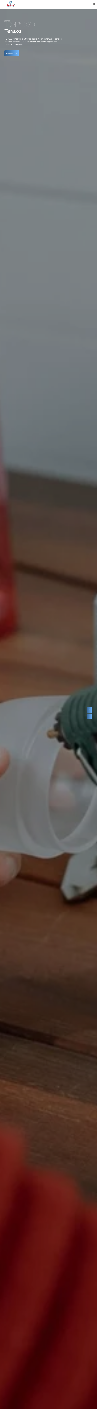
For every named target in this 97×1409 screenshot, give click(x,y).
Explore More (10, 53)
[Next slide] (89, 710)
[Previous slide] (89, 716)
